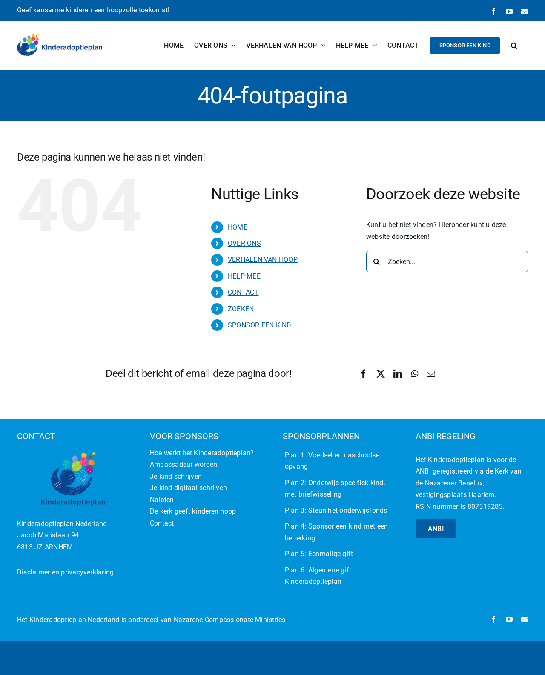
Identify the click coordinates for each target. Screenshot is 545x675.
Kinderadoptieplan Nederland (74, 620)
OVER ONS (244, 243)
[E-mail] (430, 374)
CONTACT (243, 292)
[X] (380, 374)
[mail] (524, 619)
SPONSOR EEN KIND (260, 325)
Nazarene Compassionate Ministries (230, 620)
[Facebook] (363, 374)
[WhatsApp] (414, 374)
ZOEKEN (241, 309)
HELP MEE (244, 276)
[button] (514, 45)
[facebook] (493, 619)
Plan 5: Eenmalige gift (319, 554)
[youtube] (509, 619)
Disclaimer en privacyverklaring (65, 572)
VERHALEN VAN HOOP (263, 260)
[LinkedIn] (397, 374)
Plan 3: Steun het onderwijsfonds (336, 510)
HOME (237, 227)
